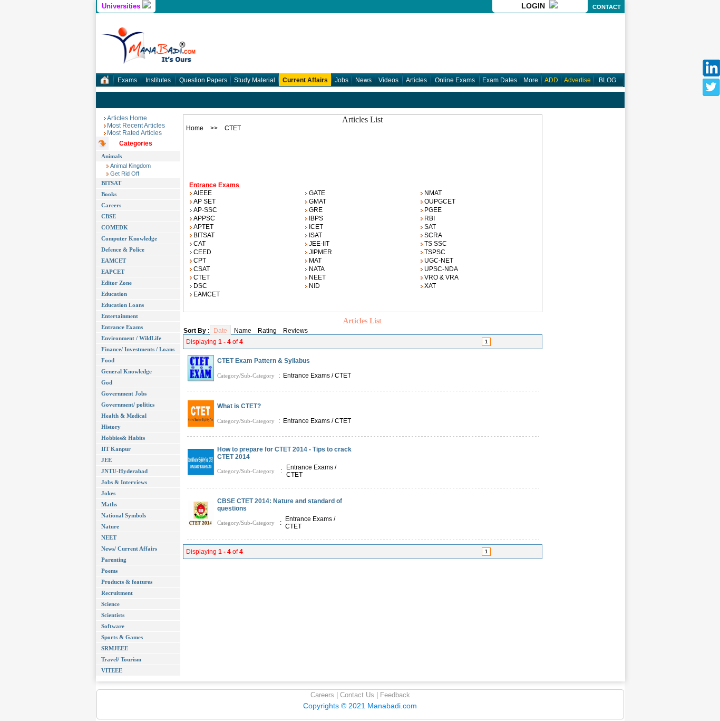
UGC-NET (438, 260)
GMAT (316, 201)
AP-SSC (204, 210)
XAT (429, 286)
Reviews (295, 330)
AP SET (204, 201)
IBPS (315, 218)
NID (313, 286)
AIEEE (202, 193)
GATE (316, 193)
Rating (267, 330)
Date (220, 330)
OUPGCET (439, 201)
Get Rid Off (124, 173)
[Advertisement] (362, 153)
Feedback (394, 695)
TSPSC (434, 252)
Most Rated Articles (134, 133)
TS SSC (435, 243)
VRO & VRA (441, 277)
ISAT (314, 235)
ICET (315, 226)
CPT (199, 260)
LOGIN (535, 6)
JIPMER (319, 252)
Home (194, 128)
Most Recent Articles (136, 125)
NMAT (432, 193)
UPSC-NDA (440, 269)
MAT (314, 260)
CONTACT (606, 7)
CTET (201, 277)
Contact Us (356, 695)
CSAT (201, 269)
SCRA (432, 235)
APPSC (203, 218)
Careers (322, 695)
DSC (199, 286)
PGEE (432, 210)
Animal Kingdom (130, 165)
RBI (429, 218)
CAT (199, 243)
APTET (202, 226)
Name (242, 330)
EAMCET (206, 294)
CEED (201, 252)
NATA (316, 269)
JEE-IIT (318, 243)
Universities (122, 6)
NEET (316, 277)
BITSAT (203, 235)
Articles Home (127, 118)
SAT (429, 226)
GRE (315, 210)
